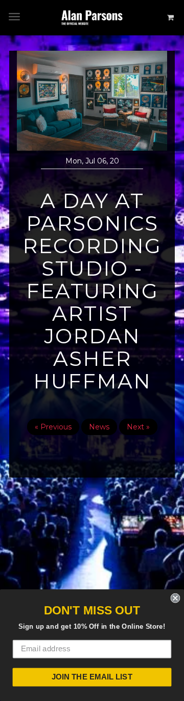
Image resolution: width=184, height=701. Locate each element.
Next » (138, 426)
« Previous (53, 426)
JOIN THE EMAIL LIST (92, 677)
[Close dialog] (175, 598)
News (99, 426)
